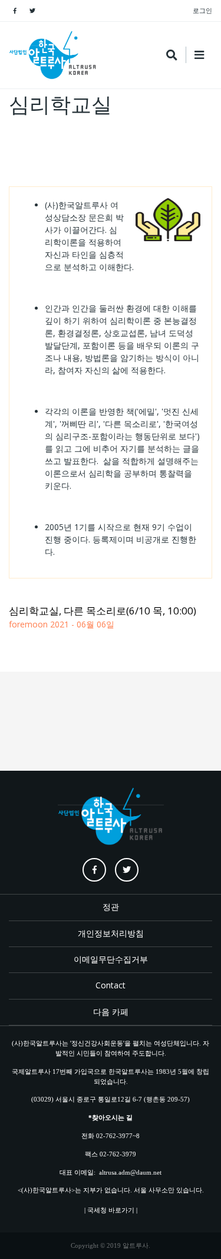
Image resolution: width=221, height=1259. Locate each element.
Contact (110, 985)
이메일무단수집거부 (111, 959)
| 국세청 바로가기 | (110, 1210)
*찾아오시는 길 (110, 1117)
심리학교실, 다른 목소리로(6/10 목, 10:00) (102, 610)
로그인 (202, 10)
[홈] (53, 55)
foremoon (28, 624)
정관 (111, 906)
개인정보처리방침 (111, 933)
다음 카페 (110, 1011)
